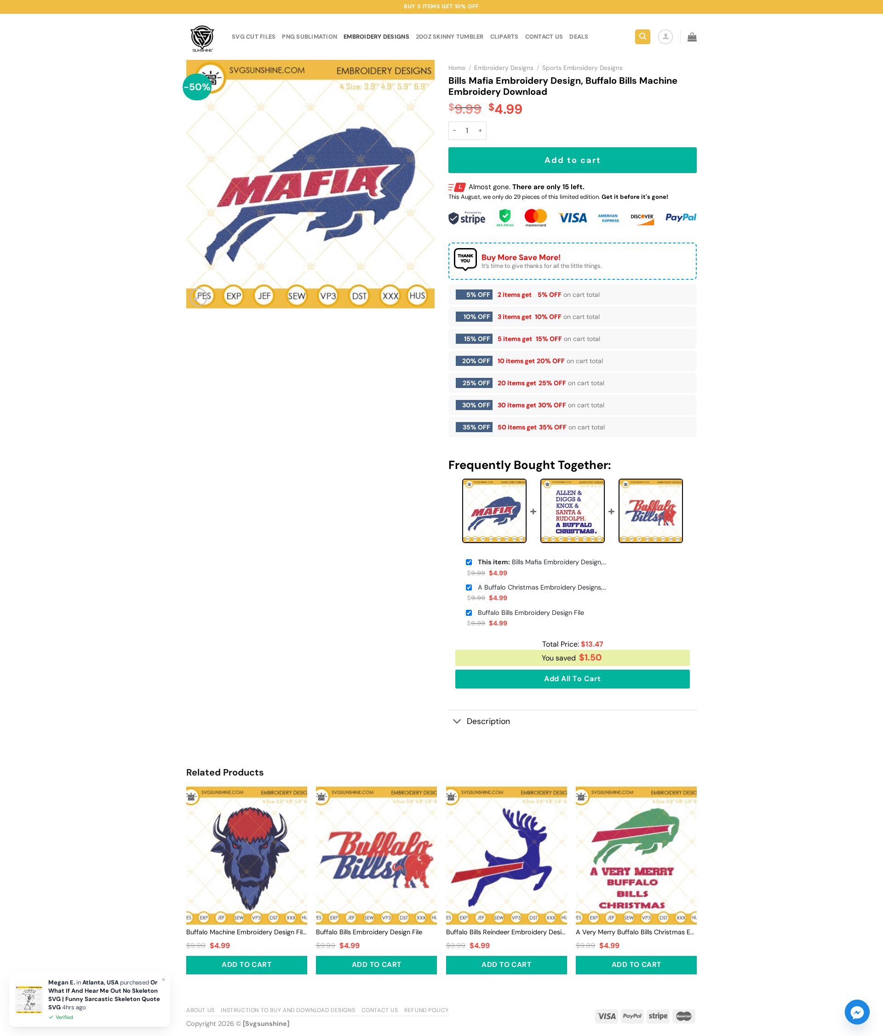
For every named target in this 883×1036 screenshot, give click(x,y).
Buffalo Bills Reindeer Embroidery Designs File (506, 932)
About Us (200, 1010)
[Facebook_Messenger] (857, 1012)
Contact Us (379, 1010)
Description (488, 721)
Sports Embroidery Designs (582, 68)
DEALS (578, 37)
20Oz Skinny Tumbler (450, 37)
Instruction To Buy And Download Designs (288, 1010)
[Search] (642, 37)
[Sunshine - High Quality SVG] (202, 37)
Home (456, 68)
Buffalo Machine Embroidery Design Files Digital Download (246, 932)
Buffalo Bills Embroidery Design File (531, 612)
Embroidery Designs (376, 37)
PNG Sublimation (309, 37)
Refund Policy (426, 1010)
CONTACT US (544, 37)
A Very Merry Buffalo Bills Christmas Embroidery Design (636, 932)
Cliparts (504, 37)
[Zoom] (198, 297)
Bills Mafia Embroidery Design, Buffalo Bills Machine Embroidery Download (542, 562)
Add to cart (573, 160)
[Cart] (692, 37)
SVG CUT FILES (253, 37)
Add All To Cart (572, 678)
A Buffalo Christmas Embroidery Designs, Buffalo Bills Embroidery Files (542, 587)
